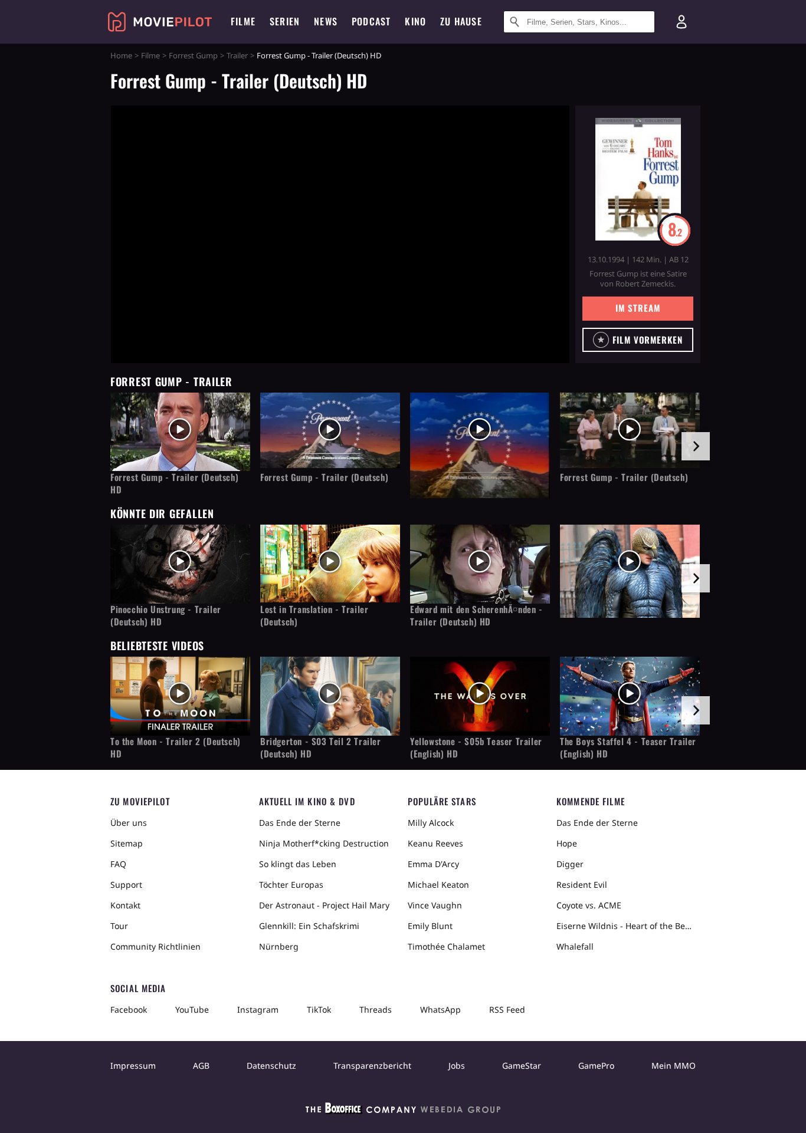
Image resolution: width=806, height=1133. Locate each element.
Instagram (258, 1009)
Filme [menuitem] (243, 21)
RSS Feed (507, 1009)
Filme (150, 55)
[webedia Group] (403, 1110)
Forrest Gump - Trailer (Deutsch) (324, 477)
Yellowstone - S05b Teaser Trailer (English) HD (476, 747)
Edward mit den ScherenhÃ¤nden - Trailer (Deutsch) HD (476, 615)
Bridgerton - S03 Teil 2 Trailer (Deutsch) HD (320, 747)
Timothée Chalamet (446, 946)
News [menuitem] (326, 21)
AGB (201, 1065)
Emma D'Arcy (433, 863)
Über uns (128, 822)
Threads (375, 1009)
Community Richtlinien (155, 946)
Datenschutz (271, 1065)
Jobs (456, 1065)
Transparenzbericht (372, 1065)
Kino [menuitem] (415, 21)
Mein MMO (673, 1065)
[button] (637, 340)
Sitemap (126, 843)
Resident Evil (581, 884)
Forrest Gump (193, 55)
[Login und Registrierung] (681, 22)
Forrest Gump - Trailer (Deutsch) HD (174, 483)
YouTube (192, 1009)
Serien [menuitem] (285, 21)
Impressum (133, 1065)
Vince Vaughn (435, 905)
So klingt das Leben (297, 863)
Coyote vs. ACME (588, 905)
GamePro (596, 1065)
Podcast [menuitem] (371, 21)
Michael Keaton (438, 884)
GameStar (521, 1065)
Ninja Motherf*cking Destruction (324, 843)
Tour (119, 925)
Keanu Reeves (435, 843)
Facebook (128, 1009)
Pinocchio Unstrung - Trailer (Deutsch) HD (165, 615)
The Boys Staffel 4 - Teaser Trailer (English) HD (628, 747)
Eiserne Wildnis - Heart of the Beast (626, 925)
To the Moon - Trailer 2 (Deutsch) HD (175, 747)
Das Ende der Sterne (299, 822)
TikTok (319, 1009)
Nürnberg (279, 946)
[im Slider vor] (696, 446)
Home (121, 55)
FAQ (118, 863)
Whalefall (575, 946)
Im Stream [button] (637, 307)
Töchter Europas (291, 884)
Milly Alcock (431, 822)
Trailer (237, 55)
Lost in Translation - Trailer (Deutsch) (314, 615)
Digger (570, 863)
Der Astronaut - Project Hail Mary (324, 905)
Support (126, 884)
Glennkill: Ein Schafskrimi (309, 925)
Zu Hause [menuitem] (461, 21)
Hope (566, 843)
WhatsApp (440, 1009)
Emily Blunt (430, 925)
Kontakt (125, 905)
